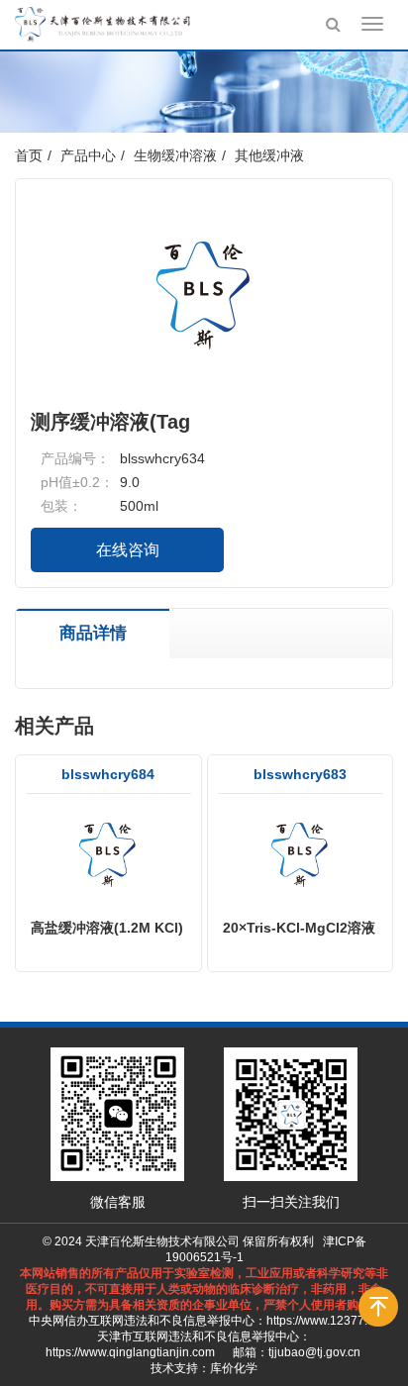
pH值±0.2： (77, 482)
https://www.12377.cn (323, 1321)
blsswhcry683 (300, 774)
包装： (61, 506)
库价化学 (233, 1368)
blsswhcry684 (107, 774)
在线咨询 (127, 550)
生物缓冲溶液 (175, 155)
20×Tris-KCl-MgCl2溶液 (299, 928)
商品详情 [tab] (93, 633)
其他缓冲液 (269, 155)
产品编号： (75, 458)
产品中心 (88, 155)
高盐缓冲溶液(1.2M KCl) (107, 928)
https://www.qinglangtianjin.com (130, 1352)
